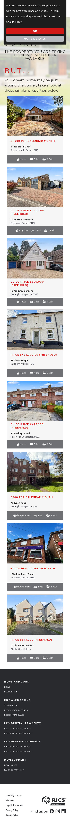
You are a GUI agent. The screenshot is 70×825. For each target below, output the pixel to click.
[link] (52, 811)
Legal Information (14, 805)
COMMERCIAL (11, 705)
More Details (35, 38)
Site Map (10, 800)
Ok (35, 31)
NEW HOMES (10, 765)
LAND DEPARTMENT (14, 770)
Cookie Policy (12, 815)
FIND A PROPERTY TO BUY (17, 728)
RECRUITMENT (11, 692)
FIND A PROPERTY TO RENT (18, 733)
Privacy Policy (12, 810)
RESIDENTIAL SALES (14, 715)
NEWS (7, 687)
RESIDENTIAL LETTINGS (16, 710)
